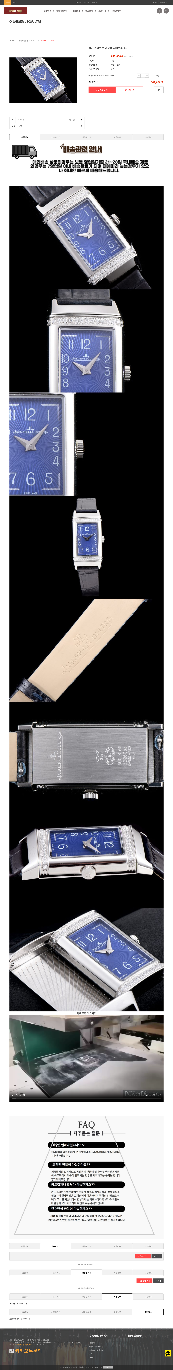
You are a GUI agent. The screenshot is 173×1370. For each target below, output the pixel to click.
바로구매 (103, 89)
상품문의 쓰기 (144, 1280)
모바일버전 (108, 1367)
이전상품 (20, 120)
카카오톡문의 (28, 1351)
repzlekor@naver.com (23, 1344)
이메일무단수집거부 (96, 1350)
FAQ (90, 1353)
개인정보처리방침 (95, 1346)
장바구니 (131, 89)
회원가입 (164, 2)
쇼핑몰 (8, 2)
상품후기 (102, 10)
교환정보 (148, 137)
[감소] (139, 76)
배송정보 (117, 137)
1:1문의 (76, 10)
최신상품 (94, 2)
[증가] (147, 76)
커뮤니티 (15, 2)
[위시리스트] (159, 90)
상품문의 (86, 137)
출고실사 (89, 10)
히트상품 (78, 2)
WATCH (34, 40)
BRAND (47, 10)
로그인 (155, 2)
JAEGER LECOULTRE (48, 40)
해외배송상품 (62, 10)
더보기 (156, 1256)
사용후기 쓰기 (143, 1256)
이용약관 (92, 1343)
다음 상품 (73, 120)
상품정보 (24, 137)
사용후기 (55, 137)
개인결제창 (116, 10)
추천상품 (86, 2)
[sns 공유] (81, 126)
